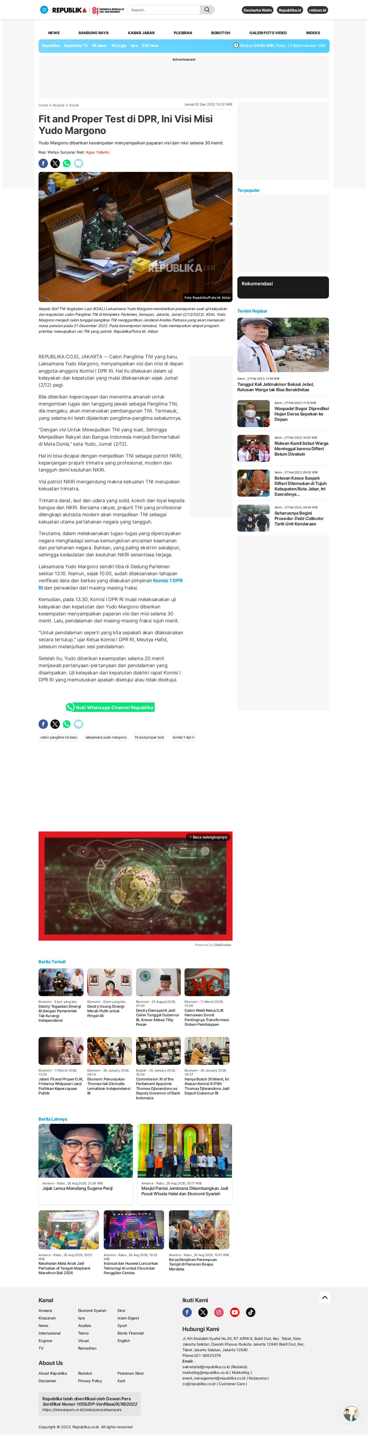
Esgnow (46, 1340)
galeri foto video (268, 32)
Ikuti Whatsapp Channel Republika (114, 707)
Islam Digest (128, 1318)
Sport (122, 1325)
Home (43, 105)
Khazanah (47, 1318)
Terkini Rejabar (252, 311)
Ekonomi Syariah (92, 1310)
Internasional (49, 1333)
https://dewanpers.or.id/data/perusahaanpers (82, 1409)
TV (41, 1348)
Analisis (84, 1325)
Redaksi (85, 1373)
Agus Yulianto (97, 152)
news (54, 32)
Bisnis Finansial (130, 1333)
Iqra (81, 1318)
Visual (83, 1340)
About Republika (53, 1373)
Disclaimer (47, 1380)
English (123, 1340)
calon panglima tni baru (58, 737)
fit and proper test (149, 737)
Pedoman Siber (130, 1373)
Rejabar (59, 105)
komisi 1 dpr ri (183, 737)
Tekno (83, 1333)
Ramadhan (87, 1348)
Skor (121, 1310)
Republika (51, 45)
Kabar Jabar (141, 32)
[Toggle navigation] (44, 9)
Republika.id (290, 10)
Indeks (313, 32)
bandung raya (94, 32)
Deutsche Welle (258, 10)
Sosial (73, 105)
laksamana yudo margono (106, 737)
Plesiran (183, 32)
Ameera (45, 1310)
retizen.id (317, 10)
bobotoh (220, 32)
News (43, 1325)
